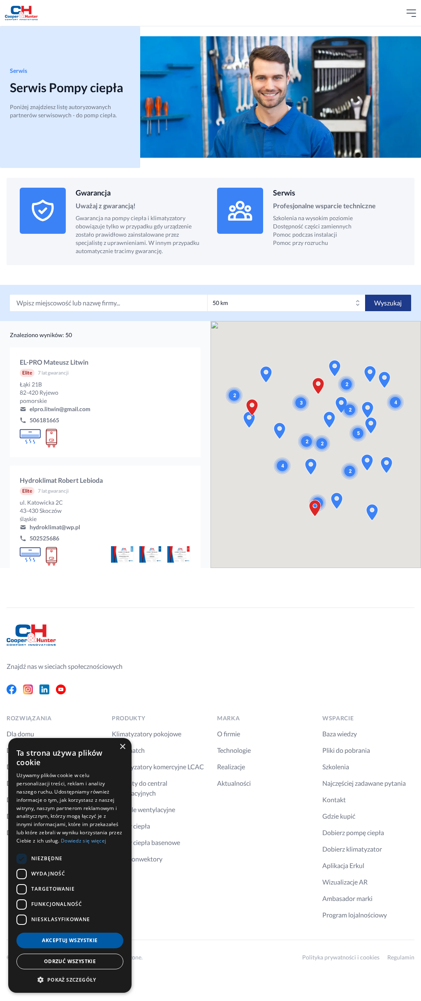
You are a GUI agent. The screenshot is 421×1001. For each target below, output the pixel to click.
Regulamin (400, 957)
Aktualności (234, 783)
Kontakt (334, 799)
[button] (105, 402)
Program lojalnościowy (354, 915)
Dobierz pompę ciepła (353, 832)
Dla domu (20, 734)
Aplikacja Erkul (343, 865)
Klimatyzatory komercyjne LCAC (158, 767)
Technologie (234, 750)
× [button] (122, 747)
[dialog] (70, 865)
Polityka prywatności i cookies (340, 957)
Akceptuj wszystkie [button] (69, 940)
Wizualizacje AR (345, 882)
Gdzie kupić (338, 816)
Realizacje (231, 767)
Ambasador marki (347, 898)
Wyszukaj (388, 303)
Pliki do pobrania (346, 750)
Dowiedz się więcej (83, 840)
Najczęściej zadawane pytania (364, 783)
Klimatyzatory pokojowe (146, 734)
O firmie (228, 734)
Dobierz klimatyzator (352, 849)
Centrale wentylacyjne (143, 809)
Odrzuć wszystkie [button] (70, 961)
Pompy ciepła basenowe (146, 842)
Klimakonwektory (137, 859)
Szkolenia (335, 767)
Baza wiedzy (339, 734)
